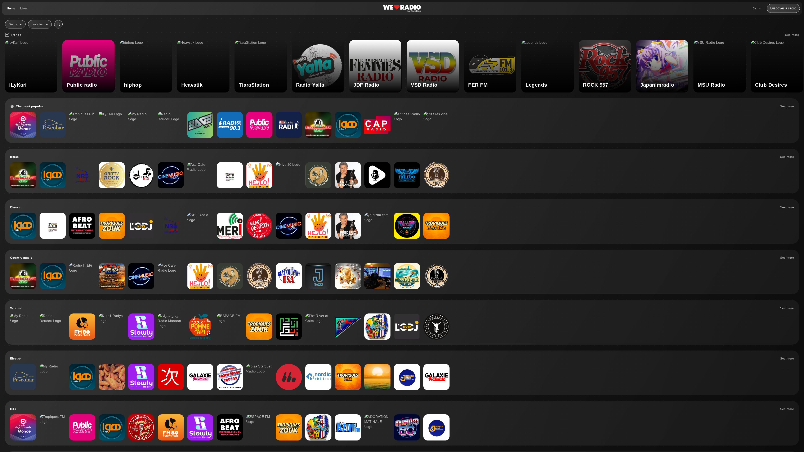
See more (792, 34)
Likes (24, 8)
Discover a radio (783, 8)
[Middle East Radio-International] (230, 226)
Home (11, 8)
